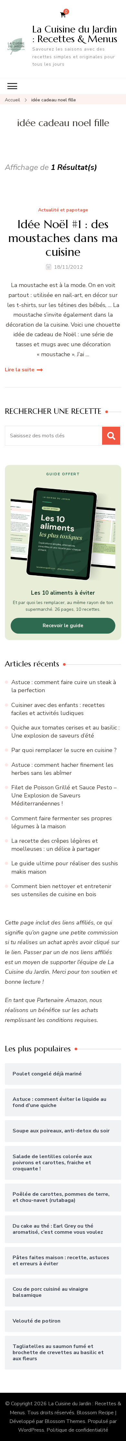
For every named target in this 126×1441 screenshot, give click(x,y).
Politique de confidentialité (77, 1430)
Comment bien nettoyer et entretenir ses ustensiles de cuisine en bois (61, 890)
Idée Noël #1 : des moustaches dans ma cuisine (63, 238)
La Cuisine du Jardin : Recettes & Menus (74, 34)
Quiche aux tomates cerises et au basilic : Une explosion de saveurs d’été (65, 731)
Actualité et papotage (63, 210)
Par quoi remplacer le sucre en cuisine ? (64, 750)
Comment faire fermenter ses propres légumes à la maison (61, 822)
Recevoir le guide (63, 625)
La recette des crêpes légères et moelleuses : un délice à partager (55, 845)
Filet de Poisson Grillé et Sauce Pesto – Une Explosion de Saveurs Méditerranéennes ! (64, 795)
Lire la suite (20, 369)
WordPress (31, 1430)
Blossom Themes (65, 1421)
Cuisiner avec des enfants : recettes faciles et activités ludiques (58, 709)
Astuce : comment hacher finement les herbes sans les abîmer (62, 769)
